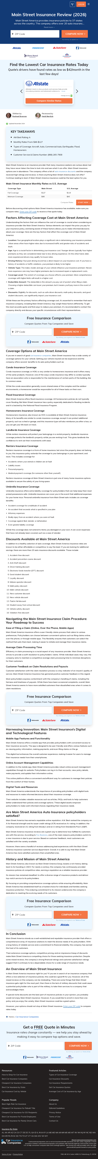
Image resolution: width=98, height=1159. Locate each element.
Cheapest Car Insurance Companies (16, 1083)
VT (29, 1136)
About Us (53, 1104)
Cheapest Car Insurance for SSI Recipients (19, 1112)
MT (72, 1133)
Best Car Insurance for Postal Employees (19, 1117)
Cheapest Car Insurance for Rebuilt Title (18, 1108)
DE (24, 1133)
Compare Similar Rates (49, 100)
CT (21, 1133)
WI (43, 1136)
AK (6, 1133)
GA (32, 1133)
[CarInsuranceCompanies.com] (12, 1141)
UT (26, 1136)
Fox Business (42, 835)
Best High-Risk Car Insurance (14, 1104)
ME (50, 1133)
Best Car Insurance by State (13, 1087)
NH (79, 1133)
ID (35, 1133)
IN (40, 1133)
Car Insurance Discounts (59, 1079)
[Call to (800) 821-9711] (72, 4)
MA (57, 1133)
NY (84, 1133)
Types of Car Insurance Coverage (63, 1075)
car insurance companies (40, 355)
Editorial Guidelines (57, 1108)
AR (9, 1133)
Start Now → (84, 202)
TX (23, 1136)
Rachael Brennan (19, 116)
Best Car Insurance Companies (14, 1079)
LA (47, 1133)
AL (3, 1133)
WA (94, 1133)
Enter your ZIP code (28, 211)
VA (32, 1136)
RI (12, 1136)
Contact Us (53, 1121)
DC (27, 1133)
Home (11, 1017)
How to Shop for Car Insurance (14, 1075)
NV (76, 1133)
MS (66, 1133)
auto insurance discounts (65, 171)
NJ (82, 1133)
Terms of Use (82, 39)
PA (9, 1136)
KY (44, 1133)
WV (39, 1136)
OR (6, 1136)
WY (46, 1136)
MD (53, 1133)
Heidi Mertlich (47, 116)
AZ (12, 1133)
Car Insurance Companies (27, 1017)
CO (18, 1133)
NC (87, 1133)
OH (3, 1136)
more (63, 91)
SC (14, 1136)
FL (30, 1133)
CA (15, 1133)
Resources (7, 1070)
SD (17, 1136)
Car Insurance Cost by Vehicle (14, 1091)
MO (69, 1133)
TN (20, 1136)
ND (90, 1133)
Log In (81, 4)
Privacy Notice (55, 1112)
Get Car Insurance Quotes (59, 1087)
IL (37, 1133)
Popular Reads (9, 1100)
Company (54, 1100)
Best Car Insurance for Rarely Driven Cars (19, 1121)
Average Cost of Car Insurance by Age (65, 1091)
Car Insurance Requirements (60, 1083)
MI (60, 1133)
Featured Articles (57, 1070)
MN (62, 1133)
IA (42, 1133)
